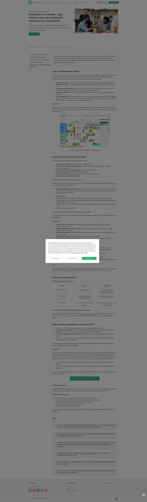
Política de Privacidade (78, 252)
